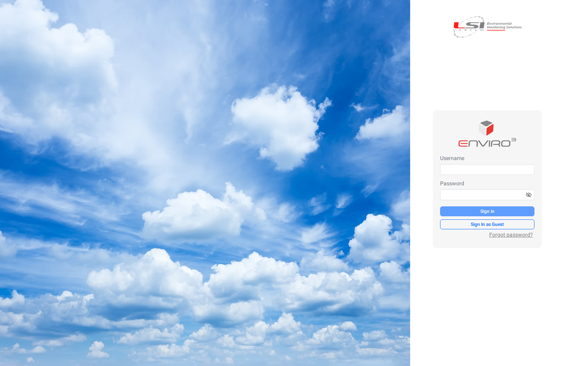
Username (452, 158)
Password (452, 183)
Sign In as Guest (487, 224)
